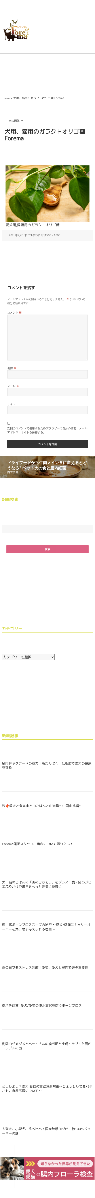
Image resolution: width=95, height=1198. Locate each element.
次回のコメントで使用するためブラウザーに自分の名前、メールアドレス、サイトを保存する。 (47, 430)
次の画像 (14, 120)
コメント (14, 312)
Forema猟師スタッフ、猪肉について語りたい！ (37, 844)
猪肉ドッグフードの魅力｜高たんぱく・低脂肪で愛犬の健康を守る (46, 765)
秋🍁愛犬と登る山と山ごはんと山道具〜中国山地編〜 (42, 805)
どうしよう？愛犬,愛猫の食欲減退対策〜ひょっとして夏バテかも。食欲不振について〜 (47, 1088)
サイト (11, 404)
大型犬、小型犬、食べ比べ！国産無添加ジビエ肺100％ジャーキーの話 (46, 1131)
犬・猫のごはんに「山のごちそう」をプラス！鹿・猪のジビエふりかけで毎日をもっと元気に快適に (46, 884)
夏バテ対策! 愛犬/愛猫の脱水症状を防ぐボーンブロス (42, 1005)
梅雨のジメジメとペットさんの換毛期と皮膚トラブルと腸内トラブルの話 (46, 1046)
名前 (11, 368)
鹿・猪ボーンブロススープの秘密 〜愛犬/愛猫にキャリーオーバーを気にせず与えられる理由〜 (46, 927)
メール (13, 386)
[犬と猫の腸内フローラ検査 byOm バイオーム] (47, 1167)
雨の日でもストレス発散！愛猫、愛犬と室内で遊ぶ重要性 (45, 967)
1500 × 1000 (52, 235)
